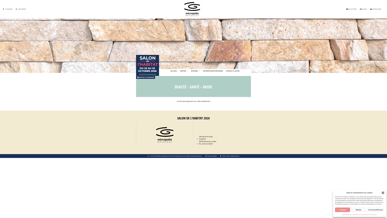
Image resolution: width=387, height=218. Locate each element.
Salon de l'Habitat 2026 (193, 118)
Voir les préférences (375, 210)
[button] (383, 193)
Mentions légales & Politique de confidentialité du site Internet (359, 214)
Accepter (342, 210)
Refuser (358, 210)
